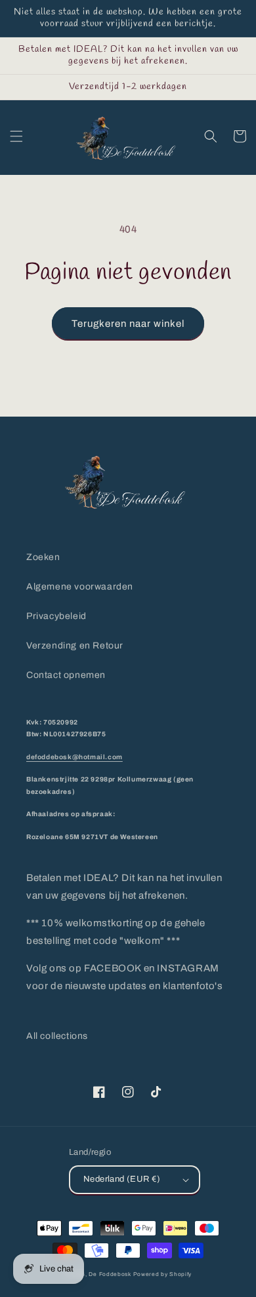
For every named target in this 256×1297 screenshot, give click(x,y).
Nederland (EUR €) (122, 1179)
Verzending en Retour (74, 645)
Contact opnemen (66, 675)
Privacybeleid (56, 616)
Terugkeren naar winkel (128, 323)
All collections (57, 1036)
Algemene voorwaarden (79, 587)
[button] (16, 136)
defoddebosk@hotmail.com (74, 757)
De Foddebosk (110, 1274)
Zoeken (43, 557)
